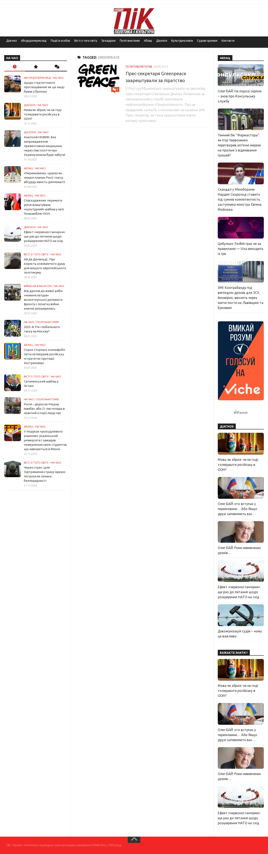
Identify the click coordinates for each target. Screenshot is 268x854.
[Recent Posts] (14, 66)
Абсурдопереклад (33, 40)
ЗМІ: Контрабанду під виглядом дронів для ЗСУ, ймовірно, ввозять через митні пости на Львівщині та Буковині (240, 298)
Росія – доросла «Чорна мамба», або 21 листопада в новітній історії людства (44, 408)
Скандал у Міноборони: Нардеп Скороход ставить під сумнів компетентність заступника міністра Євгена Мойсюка (240, 199)
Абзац (148, 40)
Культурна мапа (182, 40)
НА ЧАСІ (58, 77)
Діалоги (161, 40)
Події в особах (60, 40)
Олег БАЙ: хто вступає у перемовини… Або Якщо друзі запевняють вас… (237, 509)
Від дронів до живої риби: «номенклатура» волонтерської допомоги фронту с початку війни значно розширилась (43, 299)
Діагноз (11, 40)
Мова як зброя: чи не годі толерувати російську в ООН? (43, 114)
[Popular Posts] (35, 66)
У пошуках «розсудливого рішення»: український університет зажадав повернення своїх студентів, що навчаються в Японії (45, 440)
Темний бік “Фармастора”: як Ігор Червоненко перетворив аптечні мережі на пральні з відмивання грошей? (239, 145)
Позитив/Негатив (139, 66)
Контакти (228, 40)
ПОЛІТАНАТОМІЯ (47, 321)
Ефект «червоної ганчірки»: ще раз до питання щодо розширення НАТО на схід (44, 236)
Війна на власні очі (38, 285)
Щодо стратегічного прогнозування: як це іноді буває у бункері (44, 87)
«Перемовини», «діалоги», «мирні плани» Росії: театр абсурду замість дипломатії (44, 177)
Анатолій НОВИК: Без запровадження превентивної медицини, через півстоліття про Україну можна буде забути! (44, 145)
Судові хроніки (207, 40)
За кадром (108, 40)
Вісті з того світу (85, 40)
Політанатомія (130, 40)
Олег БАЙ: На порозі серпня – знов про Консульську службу (240, 96)
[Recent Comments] (56, 66)
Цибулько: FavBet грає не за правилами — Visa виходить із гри (240, 249)
